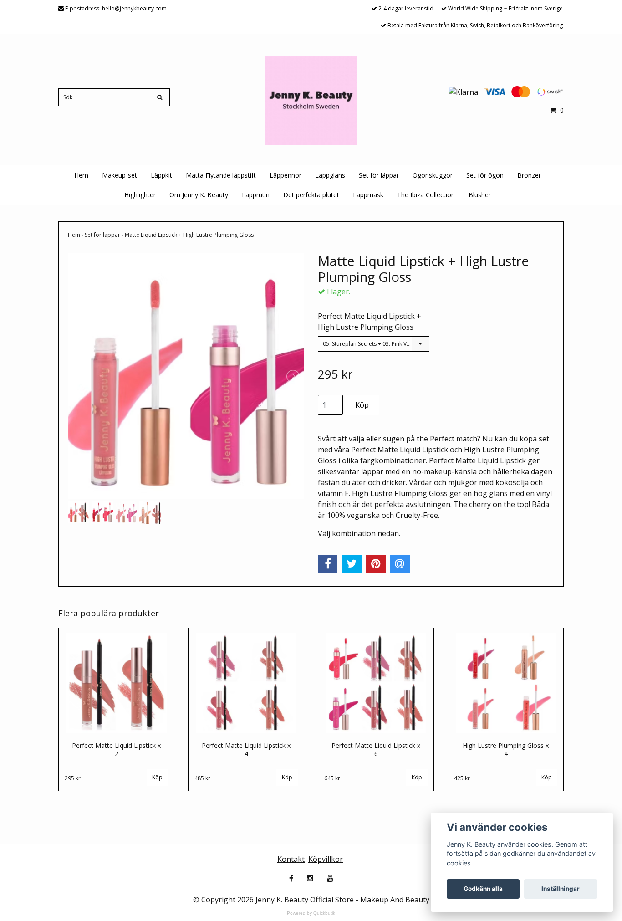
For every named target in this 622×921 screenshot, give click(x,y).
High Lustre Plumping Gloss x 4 (506, 749)
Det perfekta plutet (311, 194)
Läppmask (368, 194)
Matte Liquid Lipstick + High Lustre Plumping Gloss (190, 235)
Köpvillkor (325, 859)
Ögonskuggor (433, 175)
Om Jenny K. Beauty (198, 194)
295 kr (73, 778)
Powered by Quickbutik (311, 913)
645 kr (332, 778)
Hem (81, 175)
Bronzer (529, 175)
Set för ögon (485, 175)
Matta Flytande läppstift (221, 175)
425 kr (462, 778)
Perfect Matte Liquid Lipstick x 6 (375, 749)
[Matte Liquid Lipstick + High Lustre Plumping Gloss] (186, 376)
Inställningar (560, 888)
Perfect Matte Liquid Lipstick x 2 (116, 749)
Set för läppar (379, 175)
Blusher (480, 194)
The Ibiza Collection (426, 194)
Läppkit (161, 175)
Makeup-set (119, 175)
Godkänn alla (483, 888)
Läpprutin (256, 194)
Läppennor (285, 175)
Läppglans (330, 175)
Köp (157, 777)
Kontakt (291, 859)
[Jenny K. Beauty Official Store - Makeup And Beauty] (311, 100)
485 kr (202, 778)
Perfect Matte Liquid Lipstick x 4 (246, 749)
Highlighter (140, 194)
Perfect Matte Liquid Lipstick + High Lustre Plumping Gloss (369, 321)
